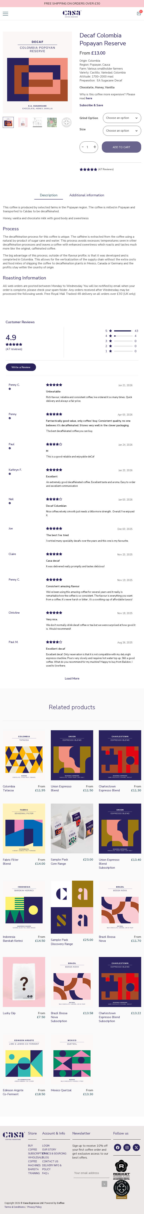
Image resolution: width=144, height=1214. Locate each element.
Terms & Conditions (14, 1207)
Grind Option (89, 118)
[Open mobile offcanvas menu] (5, 14)
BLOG (45, 1157)
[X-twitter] (136, 1147)
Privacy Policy (34, 1207)
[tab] (48, 195)
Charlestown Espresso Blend (109, 788)
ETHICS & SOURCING (54, 1153)
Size (83, 129)
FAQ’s (45, 1173)
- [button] (83, 146)
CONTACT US (50, 1161)
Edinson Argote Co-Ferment (13, 1092)
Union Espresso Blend (61, 788)
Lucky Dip (9, 1013)
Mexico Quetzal (61, 1090)
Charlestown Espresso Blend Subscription (109, 1017)
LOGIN (46, 1145)
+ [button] (94, 146)
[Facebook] (117, 1147)
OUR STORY (49, 1149)
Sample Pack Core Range (59, 862)
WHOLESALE (35, 1157)
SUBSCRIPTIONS (37, 1153)
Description (48, 195)
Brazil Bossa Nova (107, 939)
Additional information (86, 195)
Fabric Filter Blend (10, 862)
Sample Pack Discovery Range (62, 942)
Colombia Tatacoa (9, 788)
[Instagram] (126, 1147)
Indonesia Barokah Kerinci (13, 939)
